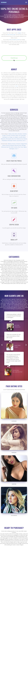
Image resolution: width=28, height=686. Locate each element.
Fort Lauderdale (22, 135)
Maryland (12, 145)
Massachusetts (18, 145)
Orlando (25, 138)
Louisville (20, 137)
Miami (24, 137)
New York (14, 138)
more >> (24, 140)
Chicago (4, 135)
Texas (21, 147)
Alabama (10, 143)
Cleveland (13, 135)
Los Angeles (15, 137)
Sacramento (19, 140)
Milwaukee (3, 138)
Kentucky (8, 145)
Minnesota (3, 147)
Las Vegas (10, 137)
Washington (11, 148)
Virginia (25, 147)
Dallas (16, 135)
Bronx (16, 134)
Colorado (18, 143)
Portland (14, 140)
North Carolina (14, 147)
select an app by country (14, 39)
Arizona (13, 143)
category (19, 33)
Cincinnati (8, 135)
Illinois (25, 143)
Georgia (22, 143)
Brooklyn (20, 134)
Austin (13, 134)
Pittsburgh (10, 140)
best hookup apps (11, 34)
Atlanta (10, 134)
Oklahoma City (19, 138)
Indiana (3, 145)
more (16, 86)
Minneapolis (8, 138)
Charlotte (24, 134)
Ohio (19, 147)
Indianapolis (5, 137)
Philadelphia (4, 140)
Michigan (24, 145)
